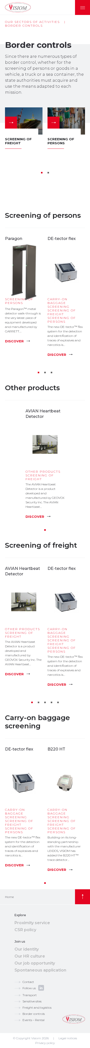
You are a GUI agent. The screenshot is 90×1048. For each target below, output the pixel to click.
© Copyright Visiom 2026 (31, 1038)
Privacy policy (45, 1043)
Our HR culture (29, 956)
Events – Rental (33, 1020)
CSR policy (25, 929)
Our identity (26, 949)
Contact (28, 982)
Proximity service (32, 922)
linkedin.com (41, 988)
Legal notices (67, 1038)
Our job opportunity (34, 963)
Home (9, 897)
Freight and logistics (37, 1007)
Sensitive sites (32, 1001)
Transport (29, 995)
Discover (14, 341)
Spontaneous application (40, 970)
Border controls (33, 1014)
